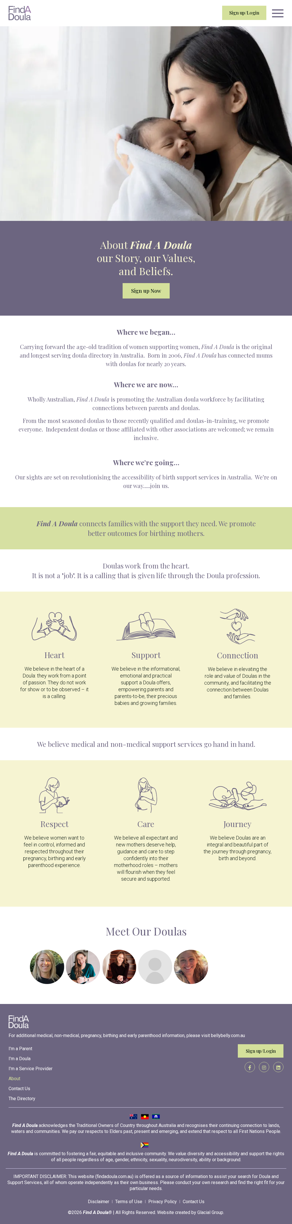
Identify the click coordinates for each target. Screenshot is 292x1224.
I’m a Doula (20, 1058)
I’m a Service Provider (30, 1068)
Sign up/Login (244, 13)
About (14, 1078)
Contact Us (19, 1088)
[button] (277, 13)
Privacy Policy (162, 1201)
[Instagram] (264, 1067)
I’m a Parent (20, 1048)
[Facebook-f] (250, 1067)
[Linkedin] (278, 1067)
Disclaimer (98, 1201)
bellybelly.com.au (228, 1035)
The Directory (22, 1098)
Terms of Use (128, 1201)
